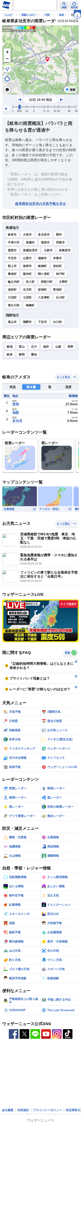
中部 (47, 14)
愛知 (34, 354)
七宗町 (27, 297)
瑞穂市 (42, 258)
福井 (46, 346)
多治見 (17, 420)
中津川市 (14, 242)
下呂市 (42, 322)
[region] (40, 60)
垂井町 (27, 274)
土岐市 (48, 250)
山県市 (27, 258)
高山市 (12, 322)
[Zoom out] (7, 58)
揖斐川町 (47, 281)
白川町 (60, 297)
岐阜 (61, 14)
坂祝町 (42, 289)
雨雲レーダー (28, 14)
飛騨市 (27, 322)
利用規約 (23, 1110)
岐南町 (42, 266)
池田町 (12, 289)
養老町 (12, 274)
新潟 (10, 346)
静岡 (22, 354)
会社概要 (8, 1110)
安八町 (30, 281)
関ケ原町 (44, 274)
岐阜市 (12, 234)
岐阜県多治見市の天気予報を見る (40, 203)
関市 (59, 234)
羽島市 (60, 242)
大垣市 (27, 234)
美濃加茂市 (30, 250)
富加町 (57, 289)
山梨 (58, 346)
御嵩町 (30, 305)
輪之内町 (14, 281)
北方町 (27, 289)
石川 (34, 346)
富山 (22, 346)
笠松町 (57, 266)
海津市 (27, 266)
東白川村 (14, 305)
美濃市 (30, 242)
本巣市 (57, 258)
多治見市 (44, 234)
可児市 (12, 258)
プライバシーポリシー (47, 1110)
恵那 (15, 404)
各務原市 (65, 250)
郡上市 (12, 266)
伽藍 (15, 412)
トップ (8, 14)
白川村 (57, 322)
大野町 (63, 281)
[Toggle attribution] (7, 89)
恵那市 (12, 250)
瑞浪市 (45, 242)
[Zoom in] (7, 52)
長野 (70, 346)
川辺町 (12, 297)
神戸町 (60, 274)
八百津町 (44, 297)
